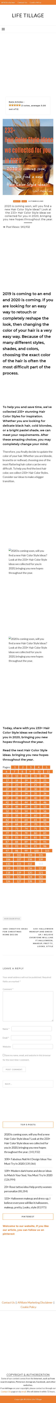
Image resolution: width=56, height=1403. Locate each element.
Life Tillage (28, 15)
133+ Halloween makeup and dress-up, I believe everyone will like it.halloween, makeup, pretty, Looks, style (41, 937)
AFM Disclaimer (8, 2)
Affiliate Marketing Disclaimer (35, 1302)
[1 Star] (10, 105)
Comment (8, 989)
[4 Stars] (17, 105)
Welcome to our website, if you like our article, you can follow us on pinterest (26, 1230)
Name (6, 1029)
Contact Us (22, 2)
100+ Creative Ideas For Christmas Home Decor (15, 932)
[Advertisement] (28, 61)
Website (7, 1046)
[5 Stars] (19, 105)
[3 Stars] (15, 105)
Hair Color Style (12, 919)
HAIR (24, 201)
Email (6, 1037)
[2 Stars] (12, 105)
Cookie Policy (35, 2)
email (23, 1391)
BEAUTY (17, 201)
